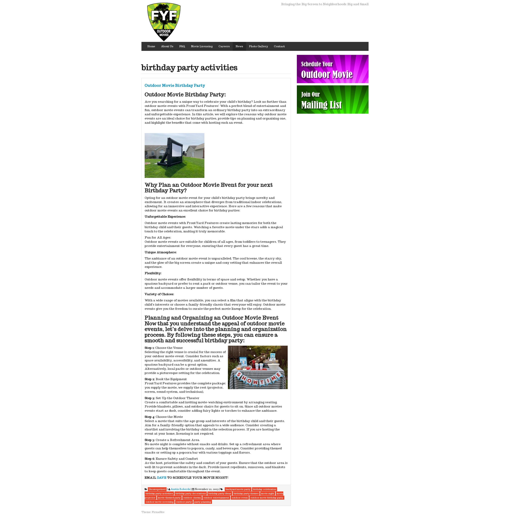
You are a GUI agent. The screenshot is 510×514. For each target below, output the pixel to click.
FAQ (182, 46)
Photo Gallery (258, 46)
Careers (224, 46)
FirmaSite (158, 512)
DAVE (161, 477)
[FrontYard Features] (163, 22)
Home (151, 46)
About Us (167, 46)
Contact (279, 46)
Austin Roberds (180, 489)
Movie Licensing (202, 46)
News (239, 46)
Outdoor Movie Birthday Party (175, 85)
